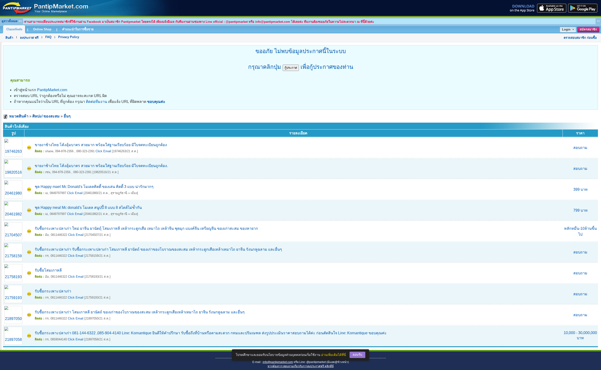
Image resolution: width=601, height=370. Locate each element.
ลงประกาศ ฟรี (29, 37)
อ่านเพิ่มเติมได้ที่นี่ (333, 355)
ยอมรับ (357, 354)
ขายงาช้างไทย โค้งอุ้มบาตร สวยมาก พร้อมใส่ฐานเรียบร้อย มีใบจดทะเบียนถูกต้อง (101, 145)
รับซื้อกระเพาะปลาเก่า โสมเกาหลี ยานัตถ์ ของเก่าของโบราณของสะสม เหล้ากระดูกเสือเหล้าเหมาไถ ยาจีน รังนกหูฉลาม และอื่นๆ (140, 312)
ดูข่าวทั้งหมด (10, 21)
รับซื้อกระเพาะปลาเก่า (53, 291)
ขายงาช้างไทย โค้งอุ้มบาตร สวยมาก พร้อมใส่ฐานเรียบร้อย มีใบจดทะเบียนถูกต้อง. (101, 166)
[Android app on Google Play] (584, 8)
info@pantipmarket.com (278, 362)
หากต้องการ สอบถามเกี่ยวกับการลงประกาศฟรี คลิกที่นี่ (301, 366)
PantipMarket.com (52, 90)
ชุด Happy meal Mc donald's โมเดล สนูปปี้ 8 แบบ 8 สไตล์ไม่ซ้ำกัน (88, 208)
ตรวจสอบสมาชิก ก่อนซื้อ (580, 37)
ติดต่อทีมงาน (96, 102)
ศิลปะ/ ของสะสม (46, 116)
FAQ (48, 37)
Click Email (103, 151)
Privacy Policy (68, 37)
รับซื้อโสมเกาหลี (48, 270)
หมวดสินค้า (18, 116)
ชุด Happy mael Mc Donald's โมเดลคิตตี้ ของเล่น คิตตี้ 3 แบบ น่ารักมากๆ (94, 187)
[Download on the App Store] (551, 8)
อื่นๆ (67, 116)
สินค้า (9, 37)
